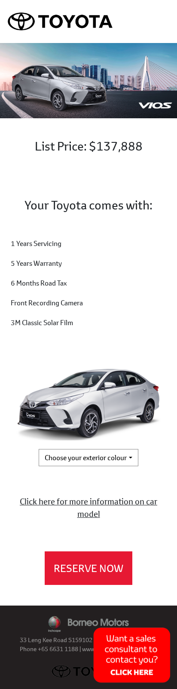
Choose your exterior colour (86, 457)
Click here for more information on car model (88, 507)
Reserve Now (88, 568)
